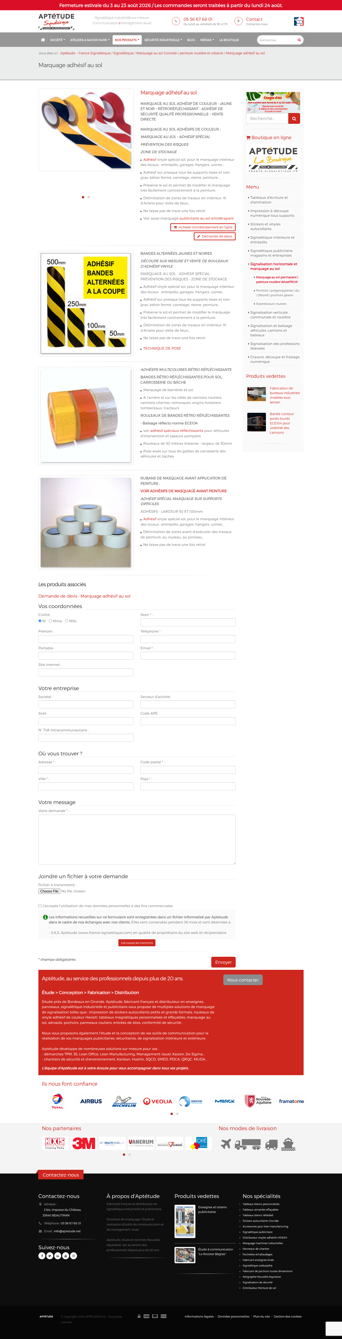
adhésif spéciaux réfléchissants (177, 430)
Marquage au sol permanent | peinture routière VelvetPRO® (277, 279)
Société (56, 39)
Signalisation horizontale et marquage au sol (273, 266)
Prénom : (46, 631)
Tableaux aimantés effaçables (260, 1209)
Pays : (146, 779)
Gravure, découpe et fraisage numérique (275, 359)
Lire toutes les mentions (137, 942)
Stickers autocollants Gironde (260, 1220)
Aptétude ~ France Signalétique (85, 53)
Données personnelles (233, 1316)
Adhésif (149, 159)
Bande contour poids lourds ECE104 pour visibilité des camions (282, 423)
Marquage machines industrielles (263, 1243)
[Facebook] (41, 1255)
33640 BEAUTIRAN (56, 1215)
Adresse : (47, 762)
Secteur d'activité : (156, 697)
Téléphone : (151, 631)
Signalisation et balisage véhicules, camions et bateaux (271, 330)
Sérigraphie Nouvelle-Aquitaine (262, 1276)
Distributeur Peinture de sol (259, 1287)
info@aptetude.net (67, 1231)
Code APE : (150, 713)
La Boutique (229, 39)
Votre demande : (53, 811)
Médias (205, 39)
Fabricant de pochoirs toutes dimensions (267, 1271)
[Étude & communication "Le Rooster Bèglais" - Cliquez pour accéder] (185, 1255)
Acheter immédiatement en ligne (204, 227)
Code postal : (153, 762)
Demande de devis (216, 236)
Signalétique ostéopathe (257, 1265)
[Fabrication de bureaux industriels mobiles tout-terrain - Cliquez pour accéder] (256, 394)
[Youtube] (65, 1255)
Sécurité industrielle (161, 39)
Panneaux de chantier (256, 1248)
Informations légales (199, 1316)
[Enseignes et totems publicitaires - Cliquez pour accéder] (185, 1221)
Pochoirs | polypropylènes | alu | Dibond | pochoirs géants (277, 293)
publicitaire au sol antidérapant (207, 218)
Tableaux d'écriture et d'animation (269, 199)
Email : (147, 648)
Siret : (43, 713)
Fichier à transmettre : (57, 885)
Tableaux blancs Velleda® (258, 1215)
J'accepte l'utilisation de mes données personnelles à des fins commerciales (107, 906)
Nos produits (126, 39)
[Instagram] (73, 1255)
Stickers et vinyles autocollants (265, 226)
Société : (45, 697)
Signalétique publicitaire (257, 1231)
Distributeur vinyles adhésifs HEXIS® (265, 1237)
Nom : (147, 615)
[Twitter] (49, 1255)
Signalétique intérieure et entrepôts (272, 239)
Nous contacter (243, 979)
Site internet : (49, 664)
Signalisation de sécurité (257, 1282)
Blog (191, 39)
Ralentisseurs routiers (271, 303)
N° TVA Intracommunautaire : (63, 730)
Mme (57, 621)
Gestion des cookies (288, 1316)
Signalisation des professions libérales (275, 345)
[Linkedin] (57, 1255)
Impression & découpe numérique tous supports (272, 213)
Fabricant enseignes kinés (258, 1259)
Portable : (46, 648)
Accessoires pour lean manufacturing (265, 1226)
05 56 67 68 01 (71, 1223)
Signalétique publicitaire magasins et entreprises (271, 252)
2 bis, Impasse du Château (62, 1209)
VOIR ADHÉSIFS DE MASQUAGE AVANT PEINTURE (184, 491)
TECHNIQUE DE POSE (162, 348)
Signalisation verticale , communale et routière (270, 314)
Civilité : (44, 615)
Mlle (72, 621)
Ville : (43, 779)
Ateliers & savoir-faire (88, 39)
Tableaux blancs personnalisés (261, 1203)
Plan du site (261, 1316)
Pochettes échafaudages (257, 1254)
